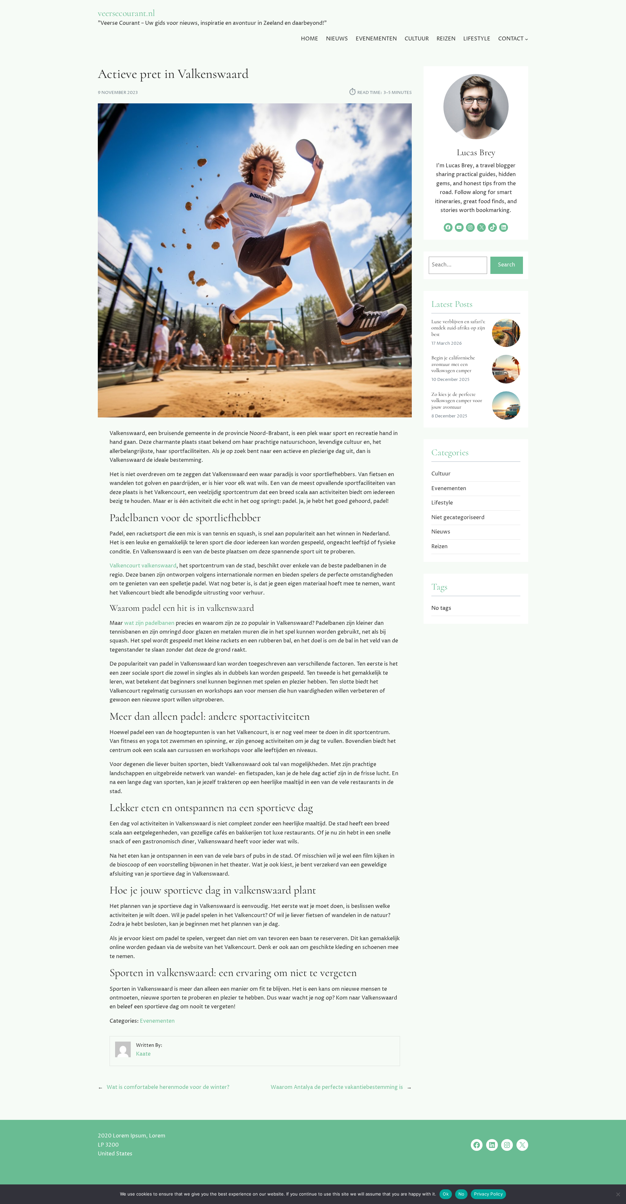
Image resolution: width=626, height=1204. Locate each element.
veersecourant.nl (126, 13)
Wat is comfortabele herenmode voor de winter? (168, 1087)
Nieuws (440, 531)
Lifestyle (442, 502)
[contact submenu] (526, 39)
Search (506, 264)
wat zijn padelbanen (149, 623)
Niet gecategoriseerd (457, 517)
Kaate (143, 1054)
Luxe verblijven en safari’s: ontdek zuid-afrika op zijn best (458, 328)
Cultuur (441, 473)
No (461, 1193)
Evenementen (157, 1021)
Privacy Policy (488, 1193)
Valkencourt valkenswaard (143, 565)
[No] (618, 1194)
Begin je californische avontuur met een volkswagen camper (453, 364)
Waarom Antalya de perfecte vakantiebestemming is (337, 1087)
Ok (446, 1193)
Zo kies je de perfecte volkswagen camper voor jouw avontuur (456, 400)
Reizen (439, 546)
